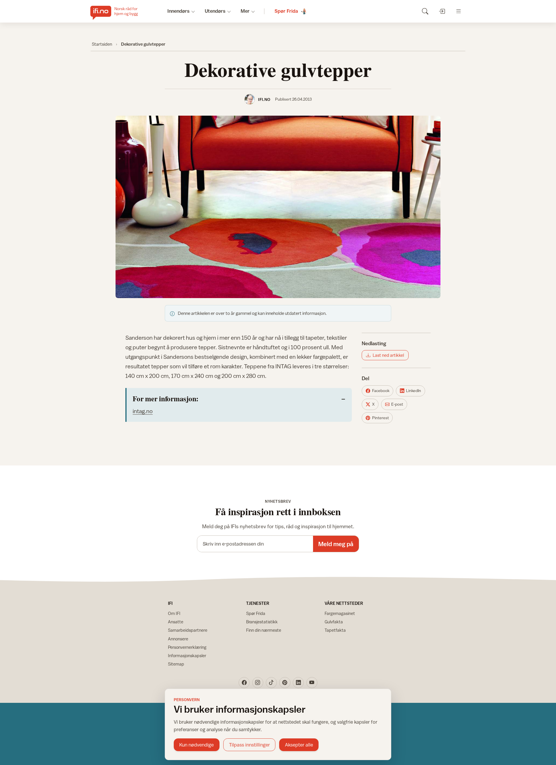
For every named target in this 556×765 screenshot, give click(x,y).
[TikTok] (271, 682)
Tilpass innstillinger (249, 745)
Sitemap (176, 663)
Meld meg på (335, 544)
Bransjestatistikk (262, 621)
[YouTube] (311, 682)
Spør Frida (255, 613)
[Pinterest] (284, 682)
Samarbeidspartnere (187, 630)
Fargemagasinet (340, 613)
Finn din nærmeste (263, 630)
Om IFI (174, 613)
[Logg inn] (442, 11)
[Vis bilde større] (278, 207)
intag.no (143, 411)
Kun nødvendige (196, 745)
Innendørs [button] (178, 11)
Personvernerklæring (187, 647)
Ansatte (175, 621)
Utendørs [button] (215, 11)
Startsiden (102, 44)
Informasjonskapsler (187, 655)
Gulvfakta (334, 621)
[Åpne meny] (458, 11)
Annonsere (178, 638)
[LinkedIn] (298, 682)
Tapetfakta (335, 630)
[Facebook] (244, 682)
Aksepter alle (299, 745)
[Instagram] (257, 682)
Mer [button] (245, 11)
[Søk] (425, 11)
